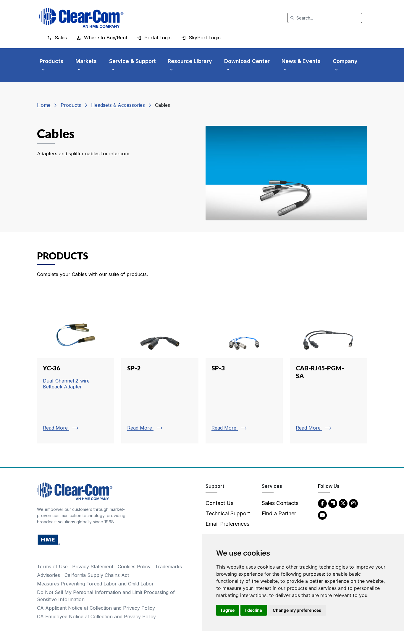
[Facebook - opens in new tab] (322, 503)
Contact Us (219, 503)
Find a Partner (279, 513)
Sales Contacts (280, 503)
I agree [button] (228, 610)
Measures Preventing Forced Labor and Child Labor (95, 584)
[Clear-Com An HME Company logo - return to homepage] (74, 491)
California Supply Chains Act (96, 575)
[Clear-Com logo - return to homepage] (81, 18)
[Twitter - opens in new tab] (343, 503)
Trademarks (168, 566)
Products (71, 105)
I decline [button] (253, 610)
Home (44, 105)
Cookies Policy (134, 566)
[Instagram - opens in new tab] (353, 503)
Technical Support (228, 513)
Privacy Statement (92, 566)
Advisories (48, 575)
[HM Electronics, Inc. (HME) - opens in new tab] (49, 539)
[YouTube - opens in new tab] (322, 515)
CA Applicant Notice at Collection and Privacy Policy (96, 608)
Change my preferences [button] (297, 610)
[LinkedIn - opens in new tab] (332, 503)
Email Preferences (227, 524)
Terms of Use (52, 566)
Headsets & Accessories (118, 105)
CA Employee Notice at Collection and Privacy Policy (96, 616)
